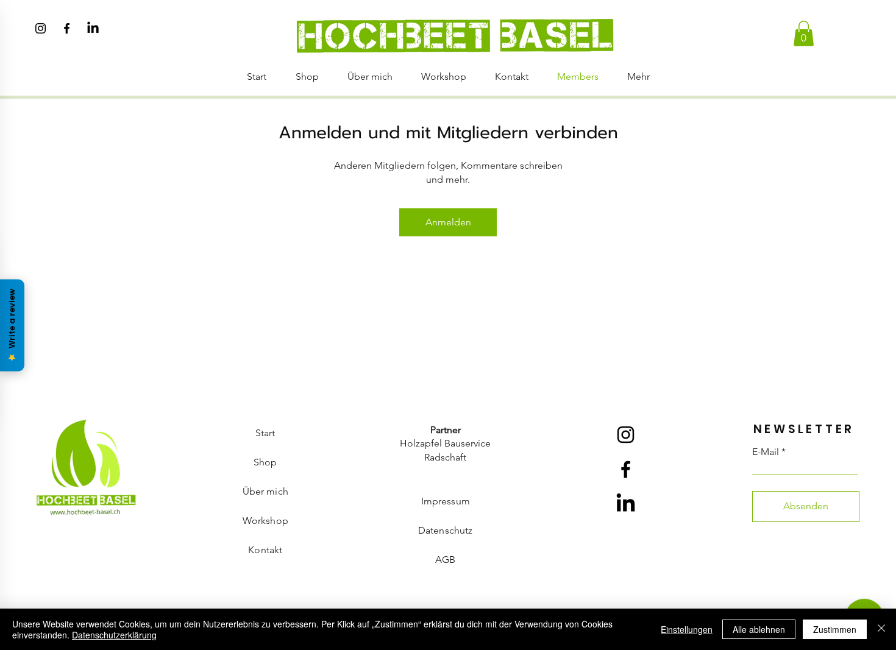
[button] (803, 33)
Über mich (265, 491)
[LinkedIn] (93, 28)
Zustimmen (834, 629)
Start (265, 433)
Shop (265, 462)
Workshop (265, 520)
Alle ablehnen (759, 629)
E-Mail (765, 452)
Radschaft (445, 457)
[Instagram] (41, 28)
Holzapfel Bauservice (445, 443)
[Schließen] (881, 629)
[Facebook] (67, 28)
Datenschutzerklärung (114, 635)
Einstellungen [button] (687, 629)
